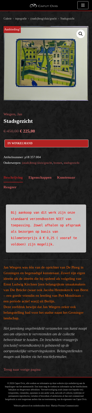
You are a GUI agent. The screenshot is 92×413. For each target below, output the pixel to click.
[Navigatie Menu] (82, 5)
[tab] (13, 177)
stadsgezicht (71, 162)
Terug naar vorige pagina (22, 369)
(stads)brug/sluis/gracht (43, 18)
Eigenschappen (40, 177)
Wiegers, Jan (13, 114)
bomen (58, 162)
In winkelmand (20, 143)
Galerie (8, 18)
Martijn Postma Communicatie (65, 406)
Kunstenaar (66, 177)
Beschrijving (13, 177)
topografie (21, 18)
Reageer (10, 187)
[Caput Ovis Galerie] (43, 5)
